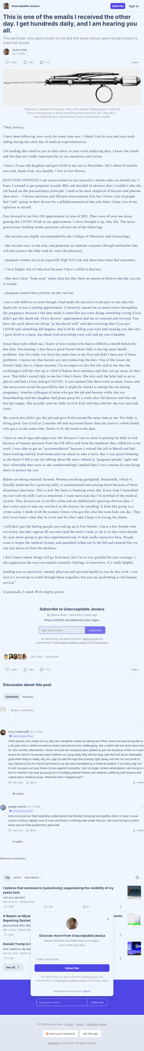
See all (10, 967)
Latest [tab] (17, 877)
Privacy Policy (100, 980)
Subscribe (118, 6)
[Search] (137, 877)
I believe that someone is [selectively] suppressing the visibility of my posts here (58, 890)
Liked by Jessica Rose (23, 736)
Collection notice (96, 1024)
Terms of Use (90, 976)
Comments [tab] (12, 696)
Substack (53, 1043)
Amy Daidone (17, 731)
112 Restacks (51, 656)
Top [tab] (7, 877)
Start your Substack (62, 1033)
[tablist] (19, 697)
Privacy (69, 1024)
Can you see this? (14, 897)
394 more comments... (13, 858)
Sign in (134, 6)
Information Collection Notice (70, 980)
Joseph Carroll (17, 806)
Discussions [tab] (32, 877)
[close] (108, 919)
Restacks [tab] (27, 696)
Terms (79, 1024)
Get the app (90, 1033)
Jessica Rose (19, 50)
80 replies (18, 793)
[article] (72, 897)
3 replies (18, 841)
